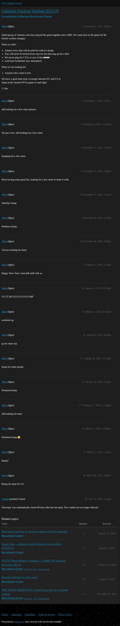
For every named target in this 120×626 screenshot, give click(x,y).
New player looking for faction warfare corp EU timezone (35, 531)
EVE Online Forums (12, 3)
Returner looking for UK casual (20, 577)
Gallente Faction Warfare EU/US (30, 10)
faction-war (44, 569)
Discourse (19, 621)
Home (5, 614)
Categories (16, 614)
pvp (35, 569)
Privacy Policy (65, 614)
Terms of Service (46, 614)
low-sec (28, 569)
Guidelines (30, 614)
